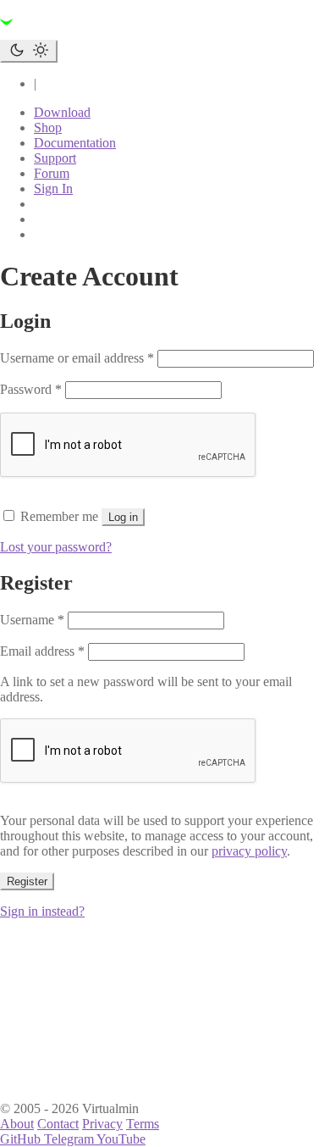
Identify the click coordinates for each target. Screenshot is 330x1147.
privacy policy (249, 851)
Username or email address (77, 358)
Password (31, 389)
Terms (142, 1124)
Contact (58, 1124)
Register (27, 881)
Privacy (102, 1124)
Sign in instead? (42, 911)
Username (32, 619)
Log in (123, 517)
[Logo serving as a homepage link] (101, 32)
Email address (42, 651)
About (17, 1124)
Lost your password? (56, 547)
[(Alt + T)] (29, 51)
